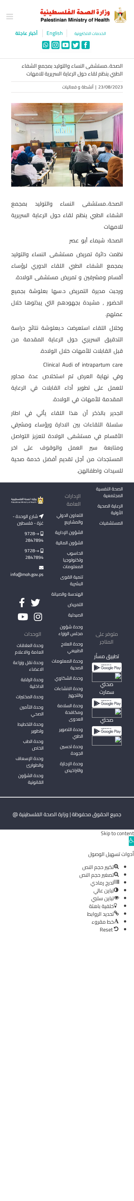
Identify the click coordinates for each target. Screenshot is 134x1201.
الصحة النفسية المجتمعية (109, 493)
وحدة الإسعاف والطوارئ (30, 761)
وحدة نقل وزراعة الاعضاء (28, 665)
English (55, 33)
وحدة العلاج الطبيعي (72, 647)
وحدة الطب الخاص (33, 744)
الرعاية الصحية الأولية (110, 509)
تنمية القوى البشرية (71, 580)
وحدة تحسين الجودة (71, 749)
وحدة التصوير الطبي (71, 732)
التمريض (75, 604)
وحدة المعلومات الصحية (67, 664)
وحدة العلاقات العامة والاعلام (29, 648)
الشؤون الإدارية (69, 532)
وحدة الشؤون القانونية (31, 778)
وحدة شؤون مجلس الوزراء (70, 631)
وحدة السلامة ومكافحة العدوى (70, 712)
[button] (131, 841)
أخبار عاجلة (27, 33)
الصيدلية (75, 615)
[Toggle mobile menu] (10, 16)
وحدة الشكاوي (69, 678)
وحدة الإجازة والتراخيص (71, 767)
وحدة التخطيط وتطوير (30, 727)
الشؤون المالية (69, 542)
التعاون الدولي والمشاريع (70, 518)
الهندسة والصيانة (67, 594)
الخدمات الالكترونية (90, 33)
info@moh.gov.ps (27, 574)
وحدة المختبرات (30, 696)
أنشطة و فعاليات (77, 87)
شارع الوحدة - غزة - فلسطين (28, 519)
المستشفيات (111, 523)
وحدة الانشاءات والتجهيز (68, 691)
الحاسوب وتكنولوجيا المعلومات (73, 560)
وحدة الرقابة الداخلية (32, 682)
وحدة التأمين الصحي (32, 710)
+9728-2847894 (34, 536)
